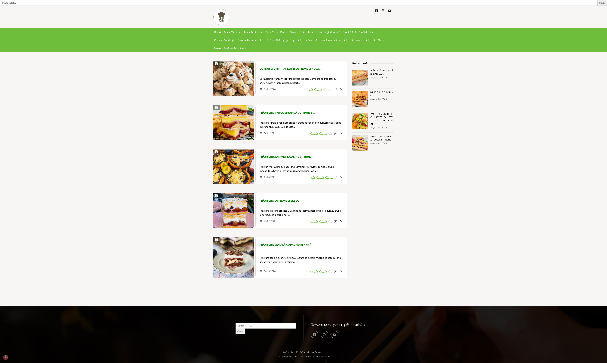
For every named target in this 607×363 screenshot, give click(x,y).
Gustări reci (349, 32)
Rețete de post (304, 40)
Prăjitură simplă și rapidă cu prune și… (287, 112)
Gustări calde (366, 32)
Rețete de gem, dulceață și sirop (276, 40)
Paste (302, 32)
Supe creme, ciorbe (276, 32)
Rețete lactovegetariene (327, 40)
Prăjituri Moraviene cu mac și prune (285, 156)
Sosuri (217, 47)
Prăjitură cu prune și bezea (279, 200)
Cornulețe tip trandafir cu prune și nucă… (290, 68)
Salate (293, 32)
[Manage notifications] (5, 357)
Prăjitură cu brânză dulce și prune (381, 138)
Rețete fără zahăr (352, 40)
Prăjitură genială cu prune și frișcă (286, 244)
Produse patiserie (247, 40)
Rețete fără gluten (375, 40)
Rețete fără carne (253, 32)
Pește (310, 32)
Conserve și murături (328, 32)
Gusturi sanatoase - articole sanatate (311, 356)
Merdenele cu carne (381, 94)
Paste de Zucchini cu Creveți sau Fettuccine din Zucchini (381, 119)
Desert (217, 32)
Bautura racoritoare (235, 47)
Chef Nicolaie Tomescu (312, 352)
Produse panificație (224, 40)
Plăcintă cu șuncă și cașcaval (381, 72)
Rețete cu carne (232, 32)
